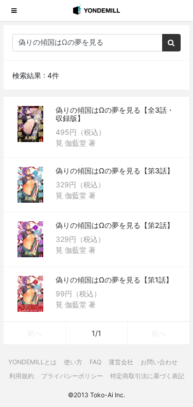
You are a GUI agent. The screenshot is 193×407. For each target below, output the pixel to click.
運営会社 (121, 362)
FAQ (95, 362)
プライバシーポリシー (72, 376)
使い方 (73, 362)
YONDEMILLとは (32, 362)
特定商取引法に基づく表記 (147, 376)
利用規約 (21, 376)
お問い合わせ (159, 362)
